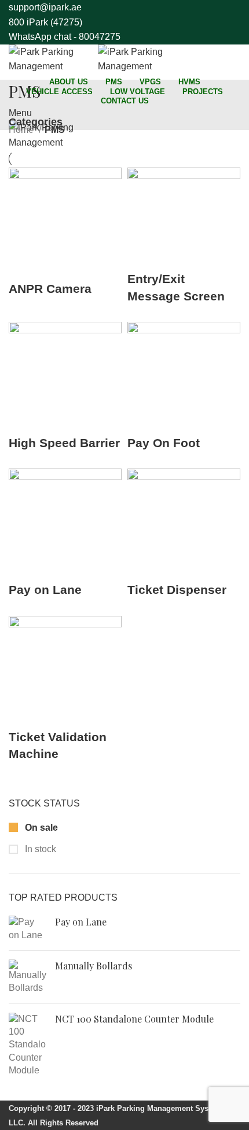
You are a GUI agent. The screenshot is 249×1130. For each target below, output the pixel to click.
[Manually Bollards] (27, 977)
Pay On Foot (163, 442)
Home (22, 130)
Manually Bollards (93, 966)
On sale (40, 827)
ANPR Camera (50, 288)
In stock (39, 849)
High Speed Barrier (64, 442)
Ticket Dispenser (176, 589)
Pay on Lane (81, 922)
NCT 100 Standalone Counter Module (134, 1019)
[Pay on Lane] (27, 929)
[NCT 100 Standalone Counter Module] (27, 1045)
